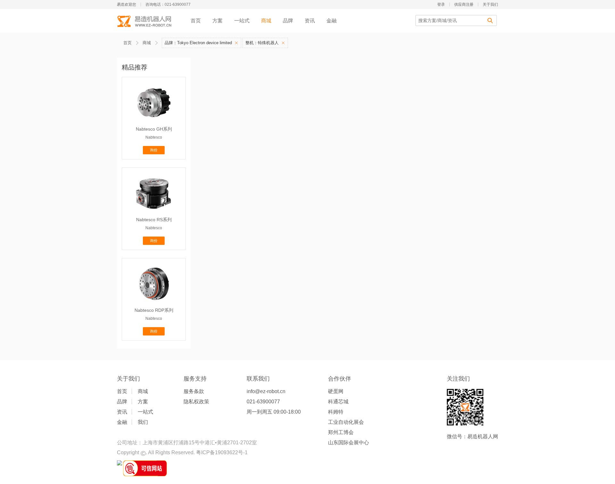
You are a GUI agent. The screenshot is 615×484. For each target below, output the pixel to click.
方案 (217, 20)
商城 (266, 20)
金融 (331, 20)
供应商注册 (463, 4)
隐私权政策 (196, 401)
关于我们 (490, 4)
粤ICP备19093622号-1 (222, 452)
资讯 (310, 20)
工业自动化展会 (346, 422)
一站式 (242, 20)
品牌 (288, 20)
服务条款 (194, 391)
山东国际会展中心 (348, 442)
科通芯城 (338, 401)
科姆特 (335, 412)
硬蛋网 (335, 391)
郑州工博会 (341, 432)
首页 (196, 20)
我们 (143, 422)
